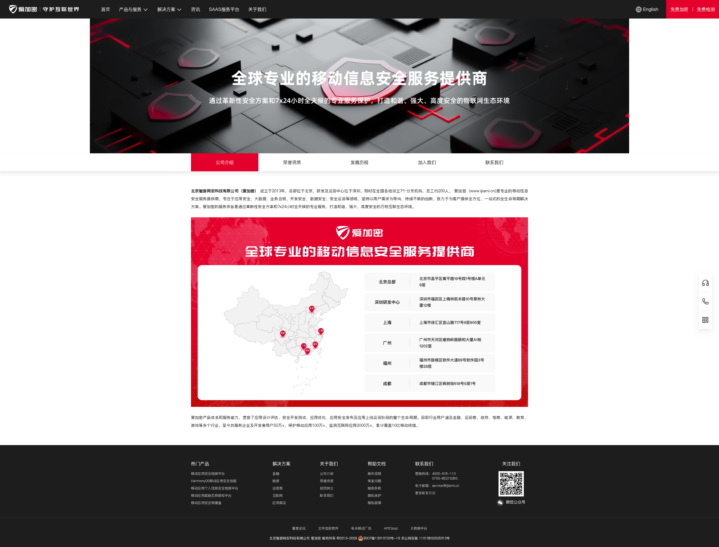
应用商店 (279, 502)
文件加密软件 (328, 528)
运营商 (277, 488)
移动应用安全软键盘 (206, 502)
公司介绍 (326, 473)
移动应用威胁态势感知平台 (211, 495)
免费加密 (679, 9)
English (650, 9)
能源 (275, 480)
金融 (275, 473)
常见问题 (374, 480)
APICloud (391, 528)
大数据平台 (418, 528)
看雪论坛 (299, 528)
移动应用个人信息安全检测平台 (214, 488)
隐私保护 (374, 495)
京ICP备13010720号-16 (381, 538)
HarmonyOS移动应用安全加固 (213, 480)
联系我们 (326, 495)
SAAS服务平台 (224, 9)
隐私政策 (374, 502)
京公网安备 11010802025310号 (425, 538)
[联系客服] (705, 283)
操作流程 (374, 473)
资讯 (195, 9)
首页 (105, 9)
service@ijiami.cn (445, 485)
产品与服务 (130, 9)
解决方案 (166, 9)
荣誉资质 (326, 480)
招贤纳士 (326, 488)
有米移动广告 (361, 528)
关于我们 (257, 9)
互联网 (277, 495)
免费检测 (706, 9)
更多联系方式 (425, 493)
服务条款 (374, 488)
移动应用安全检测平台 (208, 473)
